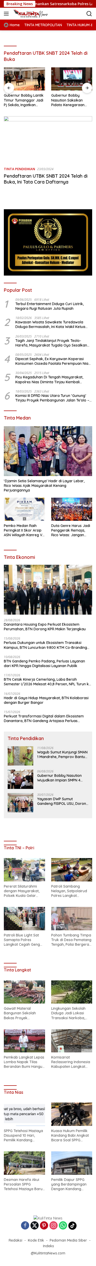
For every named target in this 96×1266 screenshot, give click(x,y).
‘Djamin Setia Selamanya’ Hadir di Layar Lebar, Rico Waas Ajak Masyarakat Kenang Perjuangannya (44, 486)
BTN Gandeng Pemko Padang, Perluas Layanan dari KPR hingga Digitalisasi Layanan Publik (44, 663)
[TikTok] (72, 1226)
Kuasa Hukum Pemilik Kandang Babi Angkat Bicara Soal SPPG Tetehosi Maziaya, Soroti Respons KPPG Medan (70, 1135)
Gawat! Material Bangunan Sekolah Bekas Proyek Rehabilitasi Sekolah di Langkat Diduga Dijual (23, 1013)
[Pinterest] (44, 1225)
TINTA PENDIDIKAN (19, 169)
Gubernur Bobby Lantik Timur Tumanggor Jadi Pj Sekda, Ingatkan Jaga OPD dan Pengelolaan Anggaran (24, 100)
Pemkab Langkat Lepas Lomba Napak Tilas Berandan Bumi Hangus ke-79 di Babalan (24, 1062)
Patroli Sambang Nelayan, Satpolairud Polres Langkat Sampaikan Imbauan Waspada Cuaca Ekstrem (69, 891)
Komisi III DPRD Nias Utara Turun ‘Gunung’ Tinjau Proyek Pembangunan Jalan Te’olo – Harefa (52, 398)
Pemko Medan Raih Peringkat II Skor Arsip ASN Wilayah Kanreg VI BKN (23, 530)
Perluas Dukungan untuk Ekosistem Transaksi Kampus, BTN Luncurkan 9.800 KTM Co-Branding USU (45, 645)
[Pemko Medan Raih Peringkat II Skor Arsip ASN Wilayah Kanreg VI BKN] (24, 509)
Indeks (48, 1246)
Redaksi (15, 1240)
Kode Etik (36, 1240)
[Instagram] (53, 1225)
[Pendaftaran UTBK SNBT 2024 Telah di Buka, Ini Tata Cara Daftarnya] (48, 139)
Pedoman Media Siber (68, 1240)
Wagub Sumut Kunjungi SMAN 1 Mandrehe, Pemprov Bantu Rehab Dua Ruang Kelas (62, 754)
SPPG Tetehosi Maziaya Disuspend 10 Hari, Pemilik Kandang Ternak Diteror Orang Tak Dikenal (23, 1135)
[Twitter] (34, 1225)
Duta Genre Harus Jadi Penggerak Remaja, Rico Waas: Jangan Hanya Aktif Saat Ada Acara (70, 530)
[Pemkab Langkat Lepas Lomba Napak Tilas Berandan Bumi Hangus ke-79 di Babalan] (24, 1040)
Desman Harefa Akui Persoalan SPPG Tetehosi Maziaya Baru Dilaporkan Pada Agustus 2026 (23, 1184)
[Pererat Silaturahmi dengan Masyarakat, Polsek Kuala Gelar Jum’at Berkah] (24, 869)
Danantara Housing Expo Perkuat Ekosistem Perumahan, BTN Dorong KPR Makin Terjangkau (45, 626)
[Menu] (7, 13)
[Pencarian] (89, 14)
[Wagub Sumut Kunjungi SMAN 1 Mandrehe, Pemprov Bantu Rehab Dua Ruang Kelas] (20, 756)
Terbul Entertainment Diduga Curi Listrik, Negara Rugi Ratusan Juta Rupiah (49, 306)
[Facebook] (25, 1225)
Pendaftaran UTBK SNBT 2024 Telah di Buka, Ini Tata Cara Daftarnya (46, 179)
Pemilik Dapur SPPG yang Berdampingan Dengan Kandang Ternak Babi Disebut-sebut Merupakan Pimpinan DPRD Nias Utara (69, 1184)
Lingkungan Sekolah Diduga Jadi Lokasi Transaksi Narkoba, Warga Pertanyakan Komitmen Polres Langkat (68, 1013)
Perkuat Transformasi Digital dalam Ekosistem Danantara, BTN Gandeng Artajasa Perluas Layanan (44, 718)
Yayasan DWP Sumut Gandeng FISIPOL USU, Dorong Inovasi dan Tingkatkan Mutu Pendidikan (62, 801)
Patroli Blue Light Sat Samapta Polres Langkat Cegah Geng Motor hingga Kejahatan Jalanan (22, 940)
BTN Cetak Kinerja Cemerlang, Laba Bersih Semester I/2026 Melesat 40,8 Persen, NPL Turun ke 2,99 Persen (47, 681)
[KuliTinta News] (36, 13)
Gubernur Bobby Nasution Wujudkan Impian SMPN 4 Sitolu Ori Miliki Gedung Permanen (59, 777)
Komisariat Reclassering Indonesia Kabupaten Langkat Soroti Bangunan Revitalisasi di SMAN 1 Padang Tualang (70, 1062)
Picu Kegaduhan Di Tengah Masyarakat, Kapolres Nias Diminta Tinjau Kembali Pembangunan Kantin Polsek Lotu (49, 379)
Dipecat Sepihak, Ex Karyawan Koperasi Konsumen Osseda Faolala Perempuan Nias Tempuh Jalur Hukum (52, 361)
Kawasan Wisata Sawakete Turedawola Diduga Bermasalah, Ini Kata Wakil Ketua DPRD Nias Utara (50, 324)
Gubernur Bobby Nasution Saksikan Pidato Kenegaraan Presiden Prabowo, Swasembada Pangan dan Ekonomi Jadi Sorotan (70, 100)
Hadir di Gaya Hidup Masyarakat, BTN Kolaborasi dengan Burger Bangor (46, 700)
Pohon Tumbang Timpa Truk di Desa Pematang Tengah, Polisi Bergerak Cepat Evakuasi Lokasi (71, 940)
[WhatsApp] (63, 1225)
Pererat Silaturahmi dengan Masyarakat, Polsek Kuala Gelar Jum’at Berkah (21, 891)
